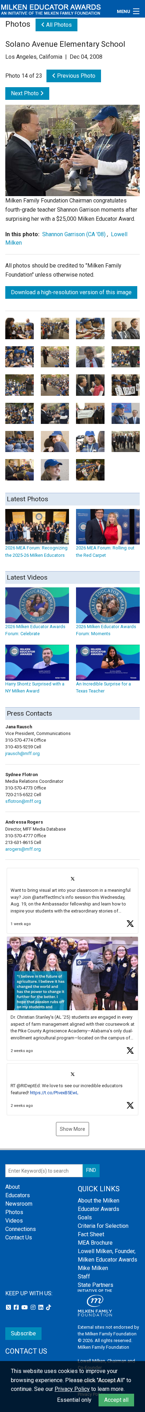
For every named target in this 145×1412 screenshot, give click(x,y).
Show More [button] (72, 1129)
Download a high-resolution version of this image (71, 292)
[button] (72, 900)
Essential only (74, 1400)
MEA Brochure (95, 1242)
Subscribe (23, 1333)
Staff (84, 1276)
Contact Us (18, 1237)
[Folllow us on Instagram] (34, 1307)
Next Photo (25, 93)
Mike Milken (93, 1268)
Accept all (116, 1400)
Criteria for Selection (103, 1226)
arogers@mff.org (23, 849)
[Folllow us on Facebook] (17, 1307)
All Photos (58, 24)
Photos (14, 1212)
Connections (20, 1229)
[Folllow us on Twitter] (9, 1307)
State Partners (95, 1285)
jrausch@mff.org (22, 753)
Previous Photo (75, 75)
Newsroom (18, 1203)
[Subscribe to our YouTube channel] (25, 1307)
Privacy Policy (72, 1389)
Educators (17, 1195)
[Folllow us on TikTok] (48, 1307)
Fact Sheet (91, 1234)
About (12, 1187)
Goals (85, 1217)
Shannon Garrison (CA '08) (74, 234)
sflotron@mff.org (23, 801)
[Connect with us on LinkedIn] (41, 1307)
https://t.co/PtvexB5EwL (54, 1092)
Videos (14, 1220)
